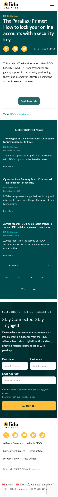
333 (22, 289)
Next (35, 289)
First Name (8, 359)
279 (30, 277)
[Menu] (52, 5)
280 (42, 277)
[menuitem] (8, 484)
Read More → (9, 166)
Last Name (36, 359)
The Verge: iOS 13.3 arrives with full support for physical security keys (28, 140)
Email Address (10, 373)
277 (6, 277)
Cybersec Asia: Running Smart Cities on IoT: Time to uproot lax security (28, 181)
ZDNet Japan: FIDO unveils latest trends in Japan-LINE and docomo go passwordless (27, 225)
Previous (13, 265)
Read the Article (29, 101)
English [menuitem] (10, 484)
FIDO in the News (10, 16)
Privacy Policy (28, 396)
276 (47, 265)
